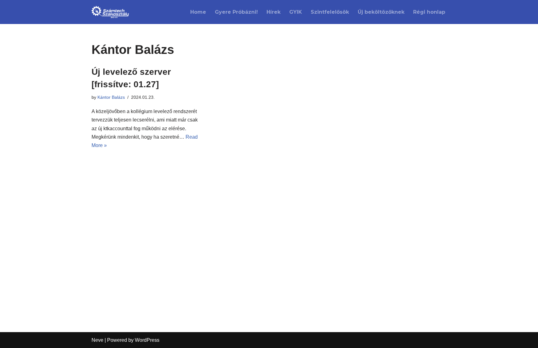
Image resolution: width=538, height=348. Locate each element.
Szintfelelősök (330, 12)
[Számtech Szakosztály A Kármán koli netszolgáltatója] (110, 12)
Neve (97, 340)
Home (198, 12)
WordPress (147, 340)
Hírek (274, 12)
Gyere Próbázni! (236, 12)
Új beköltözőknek (381, 12)
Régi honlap (429, 12)
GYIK (295, 12)
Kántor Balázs (111, 97)
